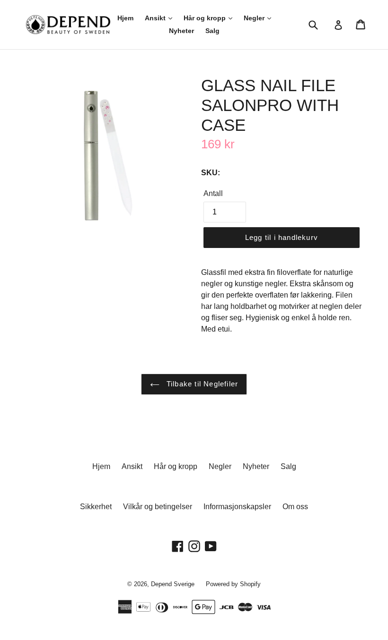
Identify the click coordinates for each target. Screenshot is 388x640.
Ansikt (156, 18)
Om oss (295, 507)
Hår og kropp (206, 18)
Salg (212, 30)
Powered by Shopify (233, 584)
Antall (213, 193)
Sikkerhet (96, 507)
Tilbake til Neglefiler (201, 384)
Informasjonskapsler (237, 507)
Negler (255, 18)
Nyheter (181, 30)
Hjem (125, 18)
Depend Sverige (172, 584)
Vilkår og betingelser (157, 507)
